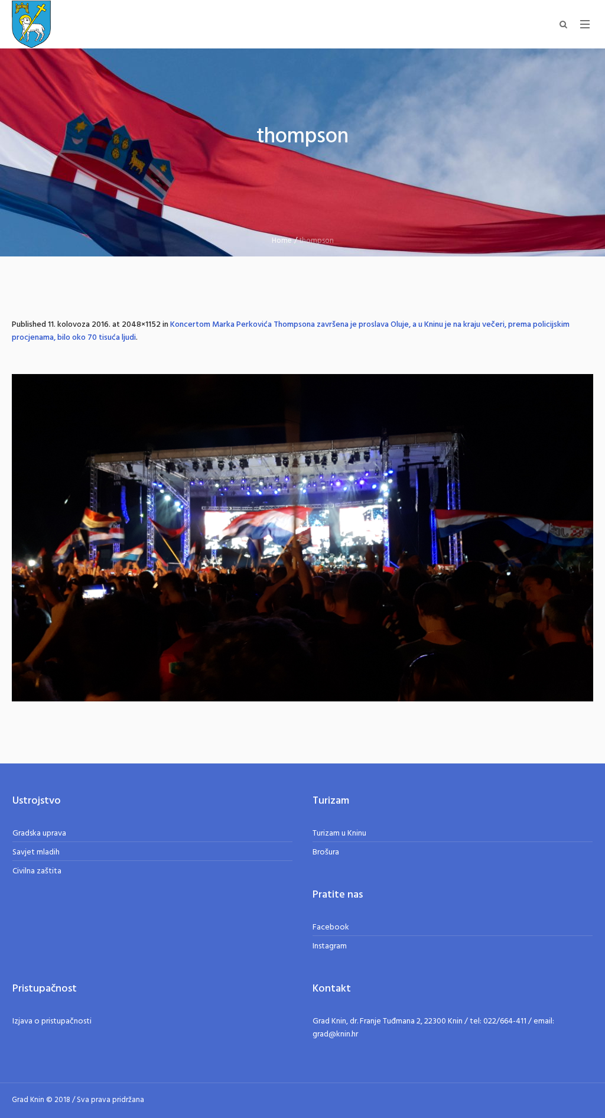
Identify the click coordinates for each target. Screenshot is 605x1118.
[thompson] (302, 537)
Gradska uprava (39, 833)
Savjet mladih (36, 852)
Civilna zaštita (36, 871)
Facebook (331, 927)
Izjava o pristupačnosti (52, 1021)
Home (282, 241)
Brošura (326, 852)
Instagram (330, 946)
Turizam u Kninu (339, 833)
